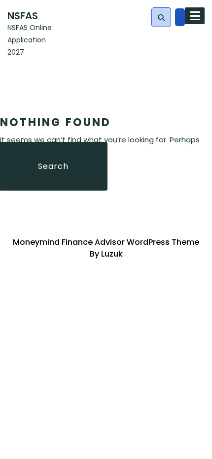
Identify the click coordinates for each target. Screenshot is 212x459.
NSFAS (22, 16)
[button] (161, 18)
